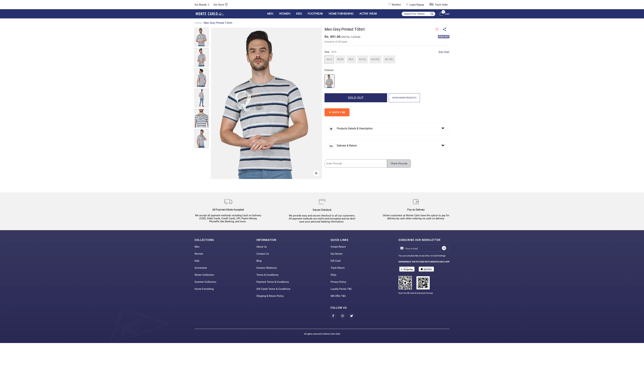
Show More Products (404, 97)
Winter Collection (204, 274)
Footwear (315, 13)
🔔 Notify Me (337, 112)
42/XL (362, 59)
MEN (270, 13)
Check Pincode (399, 163)
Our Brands (201, 4)
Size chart (443, 51)
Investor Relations (266, 267)
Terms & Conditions (267, 274)
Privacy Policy (338, 281)
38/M (340, 59)
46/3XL (389, 59)
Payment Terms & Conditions (272, 281)
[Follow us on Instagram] (344, 315)
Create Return (338, 246)
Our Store (218, 4)
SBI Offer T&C (338, 295)
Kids (197, 260)
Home (198, 22)
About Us (261, 246)
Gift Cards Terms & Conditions (273, 288)
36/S (329, 59)
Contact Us (262, 253)
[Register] (444, 248)
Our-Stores (336, 253)
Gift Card (335, 260)
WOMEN (284, 13)
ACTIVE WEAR (368, 13)
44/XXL (375, 59)
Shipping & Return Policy (270, 295)
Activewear (201, 267)
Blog (258, 260)
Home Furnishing (204, 288)
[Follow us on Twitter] (353, 315)
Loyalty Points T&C (341, 288)
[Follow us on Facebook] (335, 315)
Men (197, 246)
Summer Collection (205, 281)
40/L (351, 59)
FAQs (333, 274)
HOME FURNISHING (341, 13)
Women (199, 253)
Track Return (338, 267)
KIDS (299, 13)
